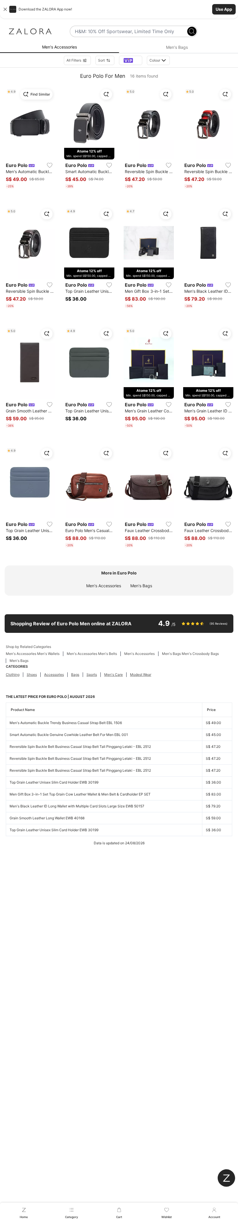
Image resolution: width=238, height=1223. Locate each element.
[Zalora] (30, 31)
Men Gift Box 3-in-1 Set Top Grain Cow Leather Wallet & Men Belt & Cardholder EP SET (80, 794)
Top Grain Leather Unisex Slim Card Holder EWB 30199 (54, 782)
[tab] (59, 47)
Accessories (54, 674)
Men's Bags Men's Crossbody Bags (190, 653)
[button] (119, 9)
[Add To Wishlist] (50, 165)
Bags (75, 674)
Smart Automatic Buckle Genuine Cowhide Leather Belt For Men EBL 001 (69, 734)
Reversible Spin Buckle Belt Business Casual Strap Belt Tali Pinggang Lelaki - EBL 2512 (80, 746)
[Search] (191, 31)
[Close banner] (5, 9)
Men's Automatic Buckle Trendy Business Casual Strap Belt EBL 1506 (66, 723)
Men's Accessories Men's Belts (92, 653)
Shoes (32, 674)
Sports (91, 674)
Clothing (12, 674)
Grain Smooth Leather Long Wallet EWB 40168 (47, 818)
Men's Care (113, 674)
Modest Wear (140, 674)
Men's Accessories (103, 585)
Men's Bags (141, 585)
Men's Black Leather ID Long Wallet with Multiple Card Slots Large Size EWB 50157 (77, 806)
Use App (224, 9)
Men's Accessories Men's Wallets (32, 653)
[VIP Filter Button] (130, 60)
